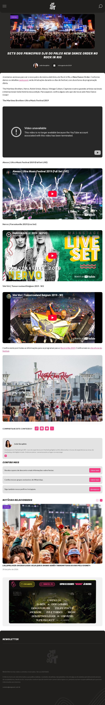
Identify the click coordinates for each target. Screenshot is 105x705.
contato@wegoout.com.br (11, 687)
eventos (81, 677)
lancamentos (60, 677)
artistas (53, 677)
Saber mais (95, 470)
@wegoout (95, 489)
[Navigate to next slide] (101, 500)
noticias (38, 677)
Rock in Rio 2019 (67, 348)
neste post (23, 80)
